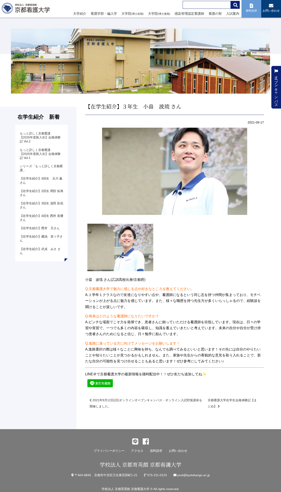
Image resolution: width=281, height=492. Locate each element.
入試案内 (232, 13)
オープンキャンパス (276, 89)
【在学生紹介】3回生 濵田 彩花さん (41, 205)
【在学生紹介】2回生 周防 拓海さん (41, 193)
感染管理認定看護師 (189, 13)
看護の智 (215, 13)
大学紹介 (79, 13)
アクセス (137, 450)
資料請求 (156, 450)
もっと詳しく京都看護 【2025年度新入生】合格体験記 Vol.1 (40, 154)
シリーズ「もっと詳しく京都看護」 (41, 168)
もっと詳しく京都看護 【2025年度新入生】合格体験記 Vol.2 (40, 137)
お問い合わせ (178, 450)
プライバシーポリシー (109, 450)
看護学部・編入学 (104, 13)
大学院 (132, 13)
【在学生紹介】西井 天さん (40, 228)
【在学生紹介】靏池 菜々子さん (41, 238)
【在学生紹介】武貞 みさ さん (40, 251)
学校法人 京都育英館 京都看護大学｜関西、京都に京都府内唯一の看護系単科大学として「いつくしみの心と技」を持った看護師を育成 (27, 9)
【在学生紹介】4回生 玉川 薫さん (41, 180)
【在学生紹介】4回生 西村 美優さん (41, 217)
